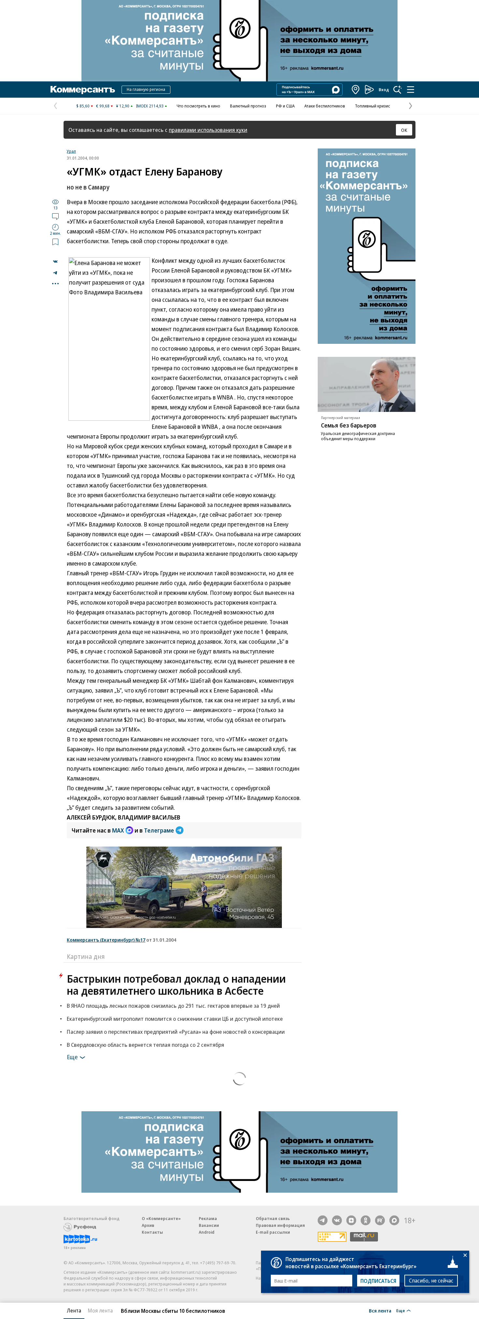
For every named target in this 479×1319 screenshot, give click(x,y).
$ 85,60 (83, 106)
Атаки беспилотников (324, 106)
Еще (72, 1057)
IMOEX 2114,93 (150, 106)
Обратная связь (273, 1218)
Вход (384, 89)
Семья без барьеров (348, 425)
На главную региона (146, 89)
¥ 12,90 (122, 106)
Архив (148, 1225)
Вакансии (209, 1225)
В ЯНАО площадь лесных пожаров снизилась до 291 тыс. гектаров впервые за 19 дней (173, 1005)
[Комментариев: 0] (55, 216)
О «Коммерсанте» (161, 1218)
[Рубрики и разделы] (410, 89)
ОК (404, 130)
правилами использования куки (208, 129)
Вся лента (380, 1310)
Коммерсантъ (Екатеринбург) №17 (106, 939)
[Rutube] (380, 1220)
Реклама (208, 1218)
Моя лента (100, 1310)
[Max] (394, 1220)
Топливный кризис (372, 106)
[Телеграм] (322, 1220)
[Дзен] (351, 1220)
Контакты (152, 1232)
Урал (71, 151)
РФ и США (285, 106)
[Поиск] (397, 89)
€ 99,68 (102, 106)
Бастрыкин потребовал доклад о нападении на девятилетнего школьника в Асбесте (176, 984)
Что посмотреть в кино (198, 106)
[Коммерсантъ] (83, 89)
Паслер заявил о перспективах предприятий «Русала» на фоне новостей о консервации (176, 1031)
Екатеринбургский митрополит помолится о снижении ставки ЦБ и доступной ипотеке (175, 1018)
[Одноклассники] (365, 1220)
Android (206, 1232)
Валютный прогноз (248, 106)
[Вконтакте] (337, 1220)
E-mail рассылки (273, 1232)
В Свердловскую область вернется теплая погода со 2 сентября (145, 1044)
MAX (118, 830)
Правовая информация (280, 1225)
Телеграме (159, 830)
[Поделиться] (55, 261)
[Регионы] (356, 89)
